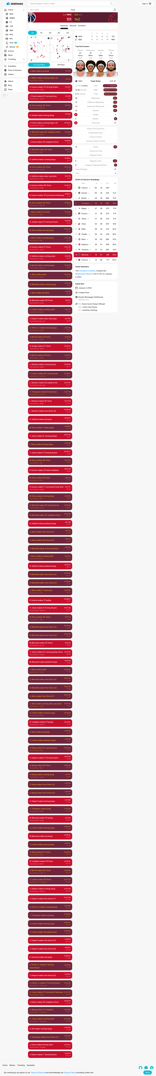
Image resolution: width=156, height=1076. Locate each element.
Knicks (84, 193)
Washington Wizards (84, 274)
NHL (11, 34)
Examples (12, 66)
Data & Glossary (15, 70)
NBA (11, 30)
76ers (84, 218)
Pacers (84, 213)
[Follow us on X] (152, 1068)
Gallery (11, 74)
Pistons (85, 260)
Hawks (84, 234)
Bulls (84, 229)
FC (11, 22)
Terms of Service (38, 1072)
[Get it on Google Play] (146, 1068)
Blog (10, 85)
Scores (11, 51)
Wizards (73, 25)
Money (12, 47)
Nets (84, 239)
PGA (11, 42)
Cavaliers (82, 25)
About (10, 81)
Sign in (145, 3)
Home (5, 1065)
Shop (10, 89)
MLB (11, 14)
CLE (80, 39)
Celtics (84, 187)
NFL (11, 38)
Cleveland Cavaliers (87, 270)
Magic (84, 208)
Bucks (84, 198)
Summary (64, 25)
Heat (84, 224)
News (10, 55)
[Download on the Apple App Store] (140, 1068)
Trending (21, 1065)
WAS (80, 36)
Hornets (85, 249)
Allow (147, 1072)
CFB (11, 26)
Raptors (85, 244)
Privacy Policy (69, 1072)
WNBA (12, 18)
